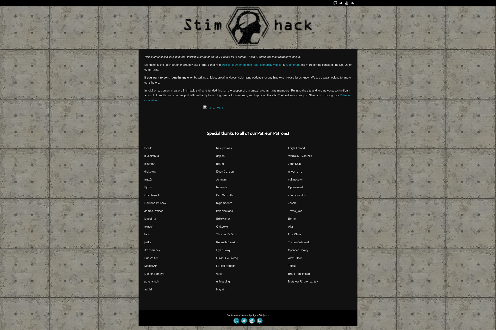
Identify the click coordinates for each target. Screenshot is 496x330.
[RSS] (353, 3)
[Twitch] (335, 3)
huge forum (292, 64)
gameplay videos (271, 64)
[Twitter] (341, 3)
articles (226, 64)
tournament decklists (245, 64)
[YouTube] (347, 3)
